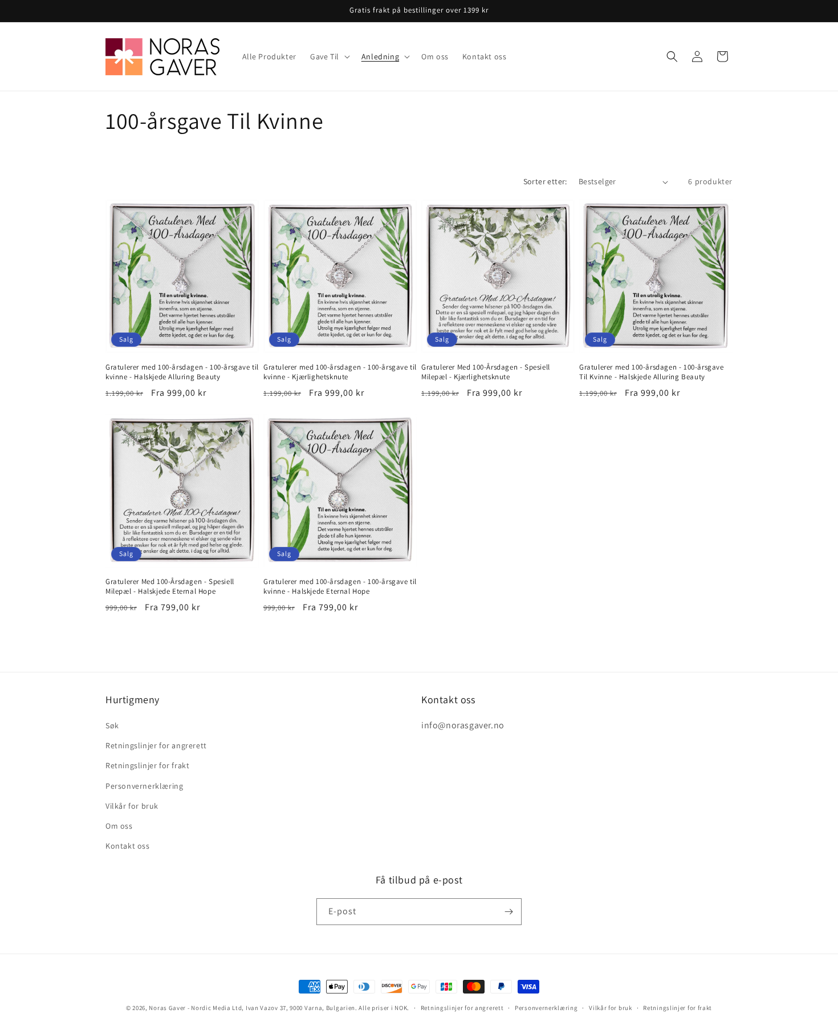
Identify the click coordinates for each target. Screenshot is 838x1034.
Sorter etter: (545, 181)
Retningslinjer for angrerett (156, 745)
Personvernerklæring (144, 786)
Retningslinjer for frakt (147, 765)
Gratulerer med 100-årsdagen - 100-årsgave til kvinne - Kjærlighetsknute (340, 372)
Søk (112, 725)
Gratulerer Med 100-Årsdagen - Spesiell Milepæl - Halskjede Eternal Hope (169, 586)
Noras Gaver (167, 1008)
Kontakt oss (127, 846)
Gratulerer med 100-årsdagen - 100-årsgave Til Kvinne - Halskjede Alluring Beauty (651, 372)
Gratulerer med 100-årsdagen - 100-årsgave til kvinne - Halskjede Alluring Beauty (182, 372)
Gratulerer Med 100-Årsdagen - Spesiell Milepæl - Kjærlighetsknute (485, 372)
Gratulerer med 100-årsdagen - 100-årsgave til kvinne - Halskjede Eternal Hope (340, 586)
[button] (329, 56)
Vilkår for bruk (131, 806)
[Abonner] (508, 911)
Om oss (119, 826)
